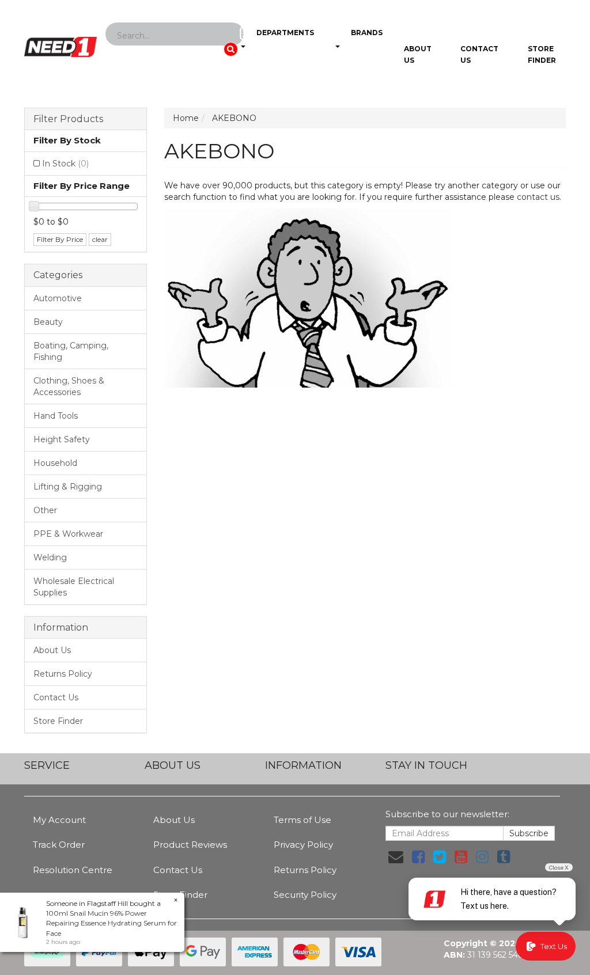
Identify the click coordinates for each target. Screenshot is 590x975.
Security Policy (305, 894)
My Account (59, 819)
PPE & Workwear (68, 534)
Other (45, 510)
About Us (418, 54)
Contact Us (479, 54)
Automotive (57, 298)
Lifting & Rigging (67, 486)
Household (55, 463)
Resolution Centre (72, 869)
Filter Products (68, 119)
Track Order (59, 844)
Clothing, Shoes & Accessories (68, 386)
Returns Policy (62, 674)
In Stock (65, 163)
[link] (418, 857)
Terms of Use (302, 819)
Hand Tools (55, 416)
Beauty (48, 322)
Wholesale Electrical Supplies (73, 587)
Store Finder (58, 721)
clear (100, 239)
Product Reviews (190, 844)
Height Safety (61, 439)
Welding (50, 557)
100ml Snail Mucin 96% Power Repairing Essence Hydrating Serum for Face (111, 923)
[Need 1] (60, 43)
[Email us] (395, 857)
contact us (538, 197)
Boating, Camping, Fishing (70, 351)
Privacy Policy (303, 844)
